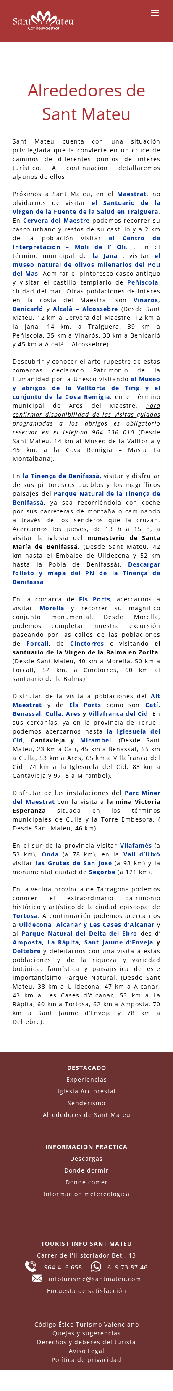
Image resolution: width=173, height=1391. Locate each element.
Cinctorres (87, 643)
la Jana (105, 256)
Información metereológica (87, 1194)
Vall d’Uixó (141, 854)
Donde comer (87, 1182)
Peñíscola (142, 282)
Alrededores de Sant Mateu (87, 1115)
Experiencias (86, 1079)
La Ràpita (63, 942)
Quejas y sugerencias (86, 1333)
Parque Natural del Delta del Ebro (79, 933)
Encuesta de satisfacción (86, 1291)
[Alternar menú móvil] (155, 12)
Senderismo (86, 1103)
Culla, (54, 714)
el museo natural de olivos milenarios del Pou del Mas (86, 264)
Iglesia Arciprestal (87, 1091)
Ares (73, 714)
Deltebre (27, 951)
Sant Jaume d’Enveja (118, 942)
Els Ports (94, 599)
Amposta (27, 942)
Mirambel (95, 740)
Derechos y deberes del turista (86, 1342)
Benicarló (28, 309)
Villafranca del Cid (118, 714)
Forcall (37, 643)
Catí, (152, 705)
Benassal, (28, 714)
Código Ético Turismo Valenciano (86, 1324)
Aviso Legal (87, 1351)
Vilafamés (136, 845)
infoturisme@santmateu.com (91, 1279)
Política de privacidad (86, 1360)
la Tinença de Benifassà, (62, 476)
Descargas (86, 1158)
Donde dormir (86, 1170)
